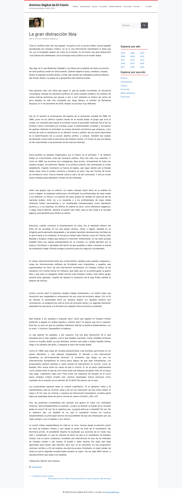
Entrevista (127, 6)
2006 (132, 53)
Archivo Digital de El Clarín (49, 5)
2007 (142, 53)
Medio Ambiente (115, 6)
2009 (132, 56)
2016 (142, 63)
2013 (142, 60)
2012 (132, 60)
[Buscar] (144, 25)
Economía (103, 6)
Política (75, 6)
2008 (123, 56)
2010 (142, 56)
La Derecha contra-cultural (42, 476)
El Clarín (149, 6)
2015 (132, 63)
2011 (123, 60)
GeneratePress (112, 492)
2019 (142, 67)
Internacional (85, 6)
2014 (123, 63)
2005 (123, 53)
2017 (123, 67)
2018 (132, 67)
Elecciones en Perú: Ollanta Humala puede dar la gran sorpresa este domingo (79, 478)
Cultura (95, 6)
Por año (136, 6)
